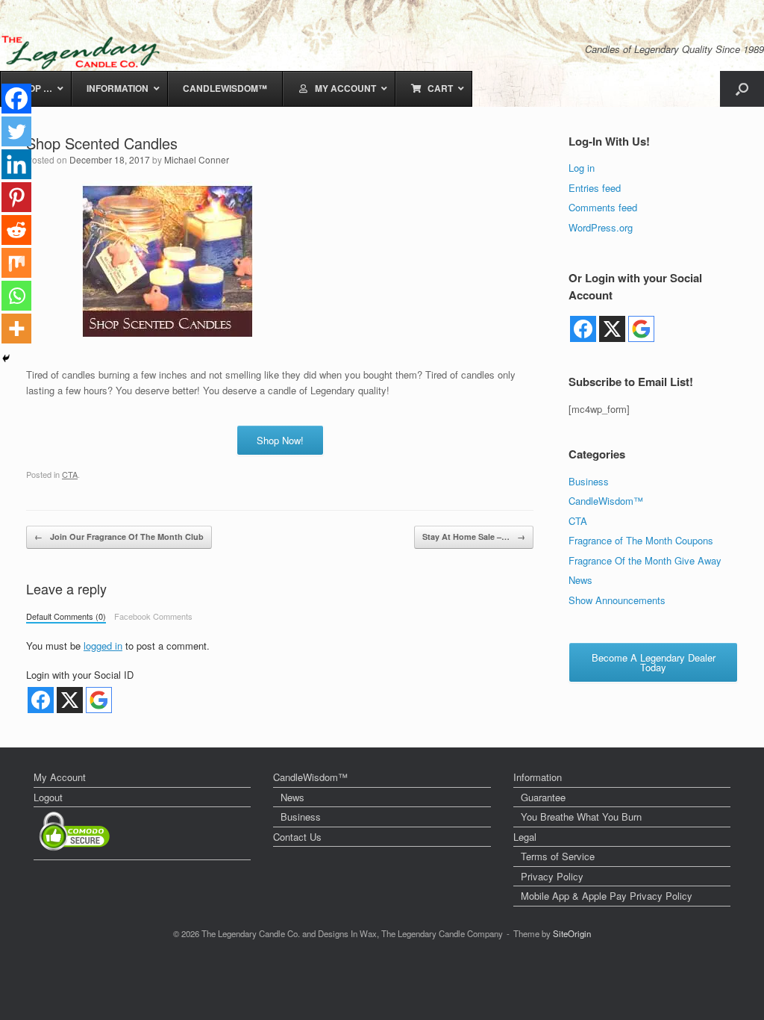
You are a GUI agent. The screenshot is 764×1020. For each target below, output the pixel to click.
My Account (60, 777)
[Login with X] (70, 700)
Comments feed (603, 207)
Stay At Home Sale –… (473, 536)
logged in (103, 645)
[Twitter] (16, 131)
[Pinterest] (16, 197)
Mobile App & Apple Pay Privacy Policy (606, 896)
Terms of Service (558, 856)
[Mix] (16, 263)
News (580, 580)
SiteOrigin (572, 933)
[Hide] (6, 358)
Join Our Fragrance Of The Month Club (119, 536)
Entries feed (595, 188)
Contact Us (297, 837)
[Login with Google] (99, 700)
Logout (48, 797)
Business (589, 481)
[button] (742, 89)
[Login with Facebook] (41, 700)
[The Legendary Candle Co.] (84, 52)
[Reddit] (16, 230)
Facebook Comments (153, 616)
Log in (582, 168)
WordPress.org (601, 227)
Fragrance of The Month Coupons (641, 540)
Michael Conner (196, 159)
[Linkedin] (16, 164)
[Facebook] (16, 98)
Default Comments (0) (66, 616)
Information (537, 777)
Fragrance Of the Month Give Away (645, 560)
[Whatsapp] (16, 296)
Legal (524, 837)
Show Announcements (617, 600)
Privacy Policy (552, 876)
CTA (70, 474)
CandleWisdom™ (606, 501)
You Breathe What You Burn (581, 816)
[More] (16, 328)
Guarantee (543, 797)
